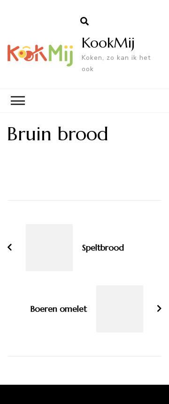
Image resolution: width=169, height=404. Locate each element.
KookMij (108, 42)
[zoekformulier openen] (84, 21)
